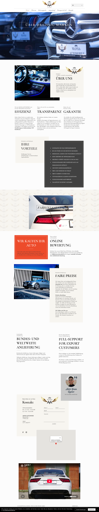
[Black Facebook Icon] (23, 432)
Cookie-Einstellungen (81, 509)
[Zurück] (8, 35)
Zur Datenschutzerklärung (9, 510)
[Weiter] (91, 35)
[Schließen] (97, 509)
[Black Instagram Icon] (26, 432)
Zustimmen (91, 509)
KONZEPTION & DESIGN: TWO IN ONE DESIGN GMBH (32, 506)
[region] (51, 212)
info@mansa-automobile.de (58, 254)
